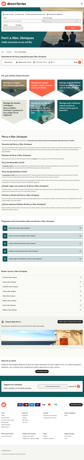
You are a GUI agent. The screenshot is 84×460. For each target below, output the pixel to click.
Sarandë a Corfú (8, 166)
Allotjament (25, 415)
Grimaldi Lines (32, 140)
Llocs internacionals (6, 436)
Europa (9, 52)
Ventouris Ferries (43, 140)
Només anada (20, 14)
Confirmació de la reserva (49, 417)
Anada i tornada (9, 14)
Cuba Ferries (67, 436)
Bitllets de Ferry (5, 427)
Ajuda (65, 415)
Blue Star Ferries (63, 140)
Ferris (65, 438)
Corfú (35, 159)
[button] (43, 228)
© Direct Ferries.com (6, 450)
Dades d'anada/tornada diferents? (36, 14)
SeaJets (72, 140)
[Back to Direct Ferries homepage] (13, 3)
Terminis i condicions (48, 438)
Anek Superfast (53, 140)
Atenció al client (5, 417)
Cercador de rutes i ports (7, 420)
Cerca (73, 28)
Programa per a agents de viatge (30, 438)
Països (3, 415)
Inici (2, 52)
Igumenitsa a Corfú (9, 175)
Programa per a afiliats (28, 436)
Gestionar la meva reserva (50, 415)
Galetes (45, 436)
